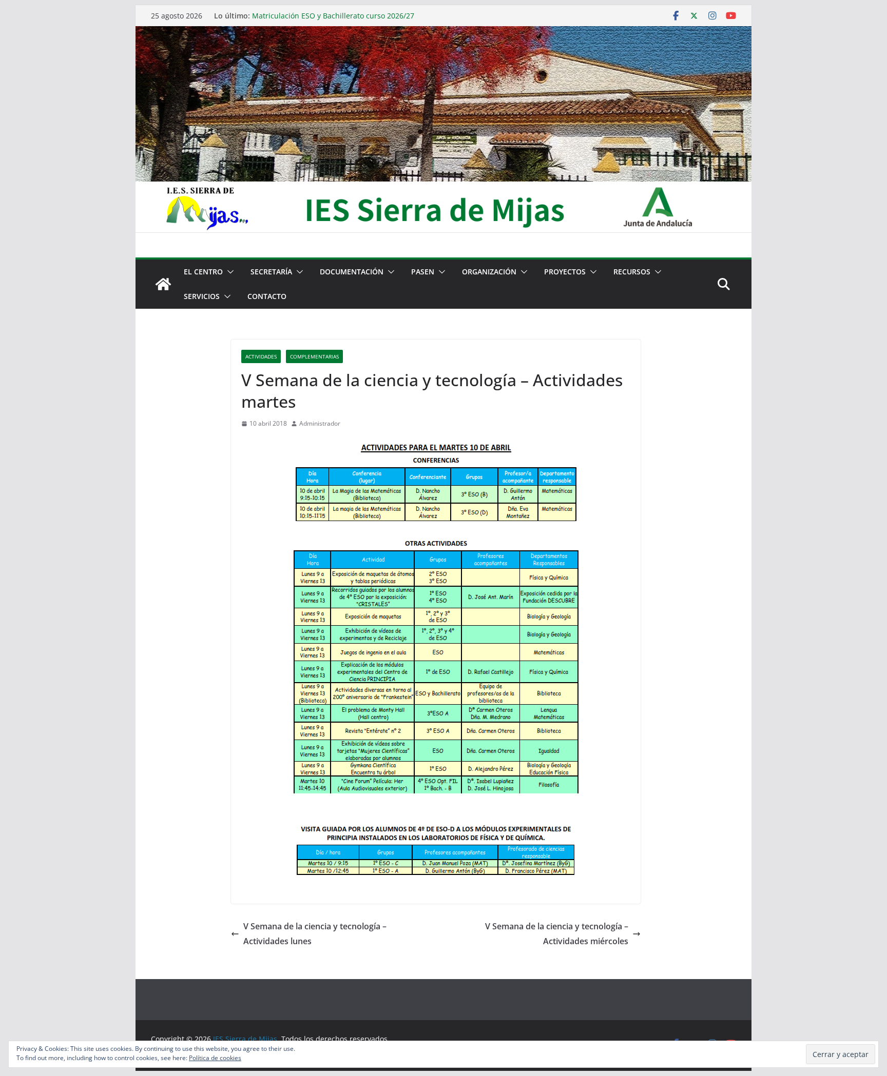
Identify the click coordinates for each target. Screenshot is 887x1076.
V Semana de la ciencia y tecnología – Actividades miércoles (556, 934)
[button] (228, 272)
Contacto (266, 296)
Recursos (631, 271)
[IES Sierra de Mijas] (443, 33)
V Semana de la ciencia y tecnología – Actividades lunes (315, 934)
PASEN (422, 271)
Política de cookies (215, 1057)
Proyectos (565, 271)
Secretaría (271, 271)
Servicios (202, 296)
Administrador (319, 423)
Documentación (351, 271)
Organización (489, 271)
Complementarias (314, 356)
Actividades (261, 356)
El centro (203, 271)
